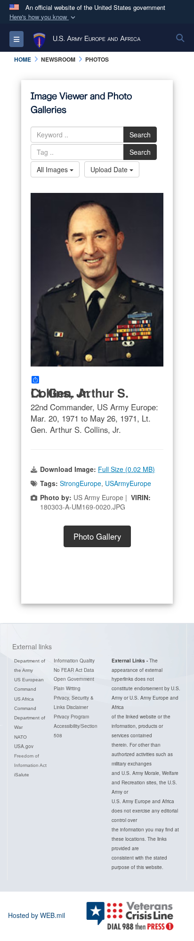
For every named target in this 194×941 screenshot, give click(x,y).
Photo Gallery (97, 536)
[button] (43, 17)
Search (140, 134)
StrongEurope (80, 483)
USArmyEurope (128, 483)
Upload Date (109, 169)
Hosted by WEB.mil (36, 915)
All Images (53, 169)
